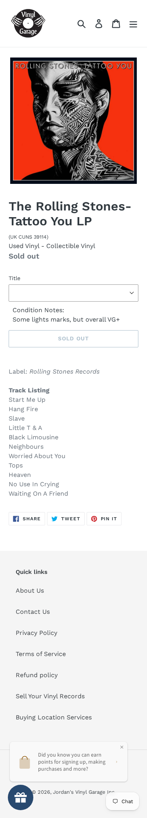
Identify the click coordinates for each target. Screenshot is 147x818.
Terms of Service (41, 654)
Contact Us (33, 611)
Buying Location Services (54, 717)
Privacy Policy (36, 632)
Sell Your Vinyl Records (50, 696)
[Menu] (133, 23)
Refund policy (37, 675)
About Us (30, 590)
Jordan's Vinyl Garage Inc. (84, 792)
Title (14, 278)
